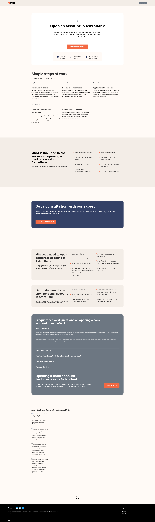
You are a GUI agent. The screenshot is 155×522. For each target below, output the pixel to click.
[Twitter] (23, 508)
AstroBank (55, 214)
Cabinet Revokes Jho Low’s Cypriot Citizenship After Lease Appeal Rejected (39, 437)
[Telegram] (17, 508)
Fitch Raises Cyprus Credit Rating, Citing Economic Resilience (39, 422)
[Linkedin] (20, 508)
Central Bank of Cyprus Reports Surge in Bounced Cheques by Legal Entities (39, 452)
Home (9, 520)
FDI (12, 3)
